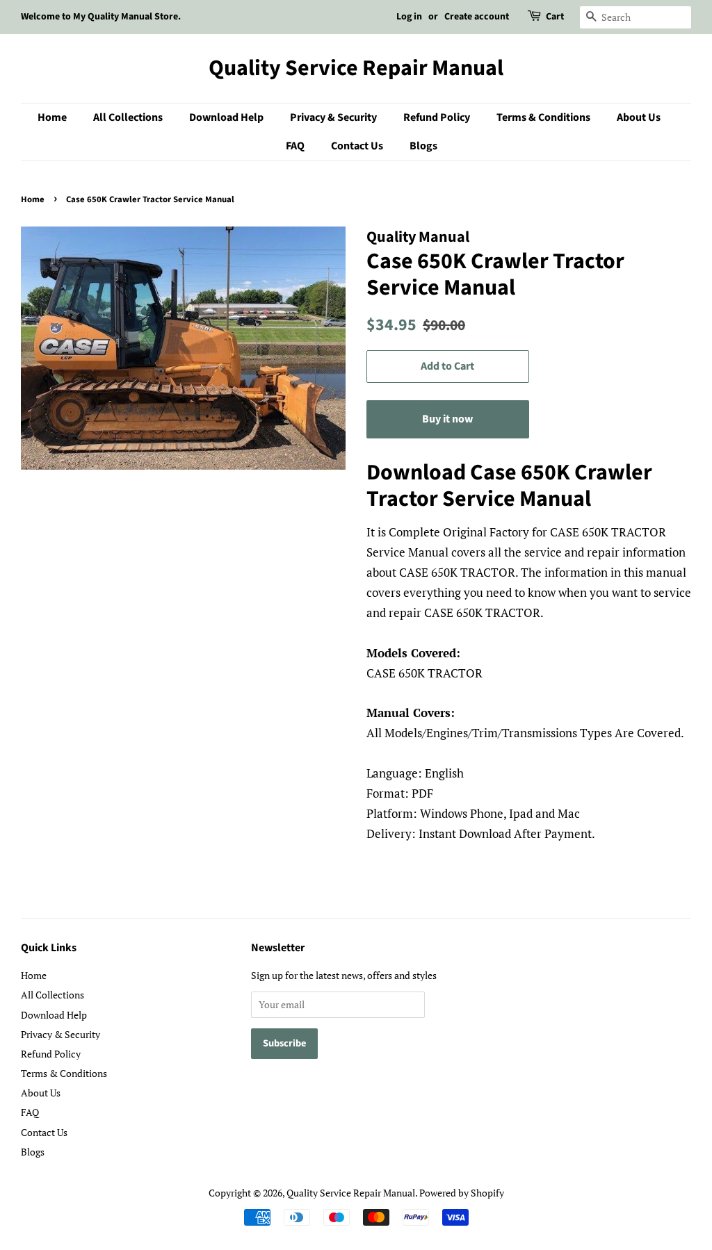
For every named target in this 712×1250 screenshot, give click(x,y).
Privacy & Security (333, 117)
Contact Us (357, 146)
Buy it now (447, 419)
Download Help (226, 117)
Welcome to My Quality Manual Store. (101, 17)
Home (52, 117)
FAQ (295, 146)
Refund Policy (436, 117)
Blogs (423, 146)
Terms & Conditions (543, 117)
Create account (476, 17)
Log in (409, 17)
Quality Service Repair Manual (356, 68)
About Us (639, 117)
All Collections (128, 117)
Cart (555, 17)
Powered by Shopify (461, 1192)
